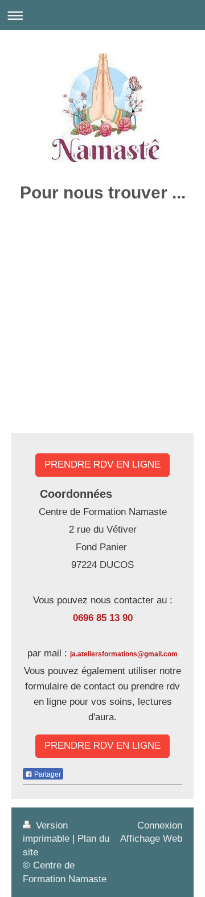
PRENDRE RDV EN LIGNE (102, 464)
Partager (46, 774)
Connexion (159, 825)
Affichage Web (151, 838)
